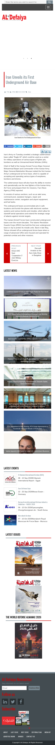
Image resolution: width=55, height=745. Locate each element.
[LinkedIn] (5, 702)
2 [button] (27, 58)
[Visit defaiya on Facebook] (9, 145)
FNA (7, 92)
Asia (29, 92)
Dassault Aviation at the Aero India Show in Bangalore (35, 251)
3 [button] (31, 58)
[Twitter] (13, 702)
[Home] (14, 18)
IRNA (14, 92)
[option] (27, 39)
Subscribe (16, 718)
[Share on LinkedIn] (27, 145)
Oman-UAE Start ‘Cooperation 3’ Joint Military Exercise (17, 255)
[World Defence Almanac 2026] (28, 641)
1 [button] (23, 58)
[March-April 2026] (28, 559)
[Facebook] (21, 702)
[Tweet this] (18, 145)
